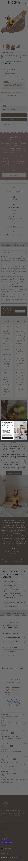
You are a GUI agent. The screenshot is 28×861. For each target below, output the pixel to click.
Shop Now (7, 438)
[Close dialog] (26, 421)
